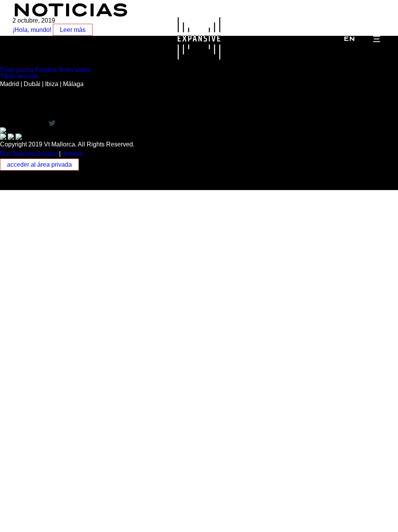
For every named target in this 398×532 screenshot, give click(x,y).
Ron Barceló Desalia (29, 153)
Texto (7, 70)
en (349, 38)
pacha (24, 70)
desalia (72, 153)
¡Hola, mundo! (31, 29)
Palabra (46, 70)
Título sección (19, 76)
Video (83, 70)
